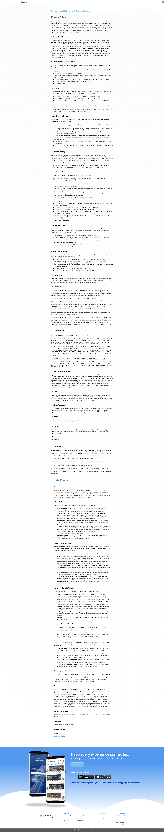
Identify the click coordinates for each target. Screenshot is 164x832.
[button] (124, 2)
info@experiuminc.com (56, 442)
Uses (123, 2)
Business (147, 2)
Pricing (139, 2)
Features (131, 2)
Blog (154, 2)
